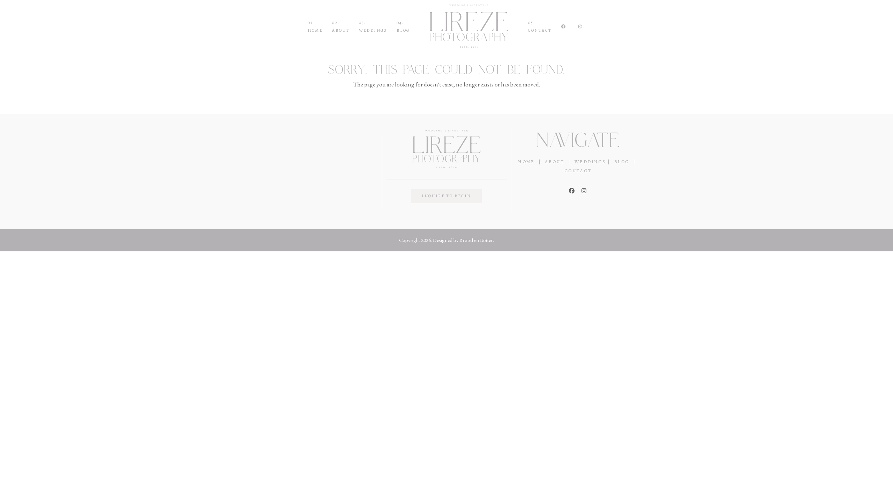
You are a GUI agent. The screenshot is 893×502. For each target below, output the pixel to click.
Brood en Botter (476, 240)
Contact (578, 171)
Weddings (590, 162)
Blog (621, 162)
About (554, 162)
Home (526, 162)
